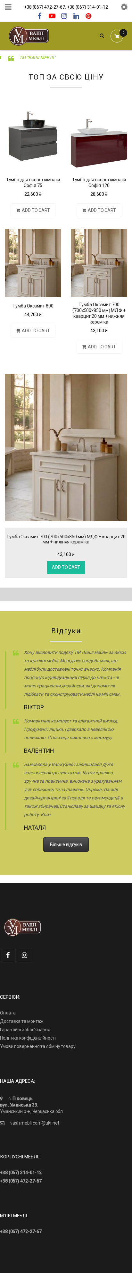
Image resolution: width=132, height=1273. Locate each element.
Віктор (34, 707)
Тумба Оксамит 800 (32, 305)
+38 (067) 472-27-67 (44, 7)
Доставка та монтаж (22, 1021)
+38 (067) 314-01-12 (87, 7)
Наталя (34, 827)
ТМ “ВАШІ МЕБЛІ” (37, 57)
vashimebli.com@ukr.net (34, 1123)
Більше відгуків (66, 844)
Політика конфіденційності (28, 1038)
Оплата (7, 1012)
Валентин (39, 750)
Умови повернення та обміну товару (38, 1046)
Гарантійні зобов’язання (25, 1029)
